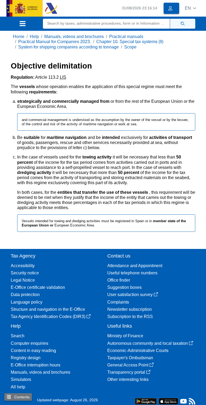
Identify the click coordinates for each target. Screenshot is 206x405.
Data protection (25, 294)
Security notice (25, 273)
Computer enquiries (29, 343)
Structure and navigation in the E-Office (48, 309)
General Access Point (127, 365)
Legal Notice (23, 280)
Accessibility (23, 265)
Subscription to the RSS (130, 316)
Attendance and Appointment (134, 265)
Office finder (118, 280)
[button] (190, 8)
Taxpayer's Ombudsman (130, 357)
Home (18, 36)
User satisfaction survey (130, 294)
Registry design (26, 357)
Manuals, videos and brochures (74, 36)
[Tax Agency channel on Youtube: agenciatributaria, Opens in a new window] (183, 402)
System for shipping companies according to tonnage (68, 47)
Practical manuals (126, 36)
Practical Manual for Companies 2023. (54, 41)
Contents (21, 397)
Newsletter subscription (129, 309)
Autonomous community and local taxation (147, 343)
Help (34, 36)
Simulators (21, 379)
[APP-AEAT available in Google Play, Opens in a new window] (146, 401)
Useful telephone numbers (132, 273)
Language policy (26, 302)
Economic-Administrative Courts (137, 350)
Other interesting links (128, 379)
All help (18, 387)
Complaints (118, 302)
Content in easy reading (33, 350)
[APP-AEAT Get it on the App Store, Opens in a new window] (168, 401)
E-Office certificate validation (38, 287)
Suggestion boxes (124, 287)
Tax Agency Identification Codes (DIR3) (48, 316)
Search (17, 336)
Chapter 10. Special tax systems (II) (129, 41)
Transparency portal (126, 372)
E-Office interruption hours (35, 365)
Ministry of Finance (125, 336)
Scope (130, 47)
